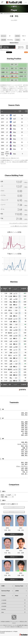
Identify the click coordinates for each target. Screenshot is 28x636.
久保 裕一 (24, 474)
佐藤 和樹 (24, 424)
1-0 (16, 307)
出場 (20, 111)
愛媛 (11, 361)
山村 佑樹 (24, 468)
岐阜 (11, 304)
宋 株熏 (24, 433)
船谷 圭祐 (24, 446)
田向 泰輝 (24, 422)
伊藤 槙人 (24, 425)
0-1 (16, 296)
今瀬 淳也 (24, 429)
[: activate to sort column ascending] (5, 112)
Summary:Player (5, 590)
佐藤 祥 (24, 448)
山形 (11, 341)
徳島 (11, 316)
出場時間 (23, 288)
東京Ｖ (10, 310)
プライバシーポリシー (14, 621)
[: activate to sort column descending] (2, 112)
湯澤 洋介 (24, 449)
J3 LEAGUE (3, 606)
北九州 (10, 318)
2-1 (16, 378)
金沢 (11, 299)
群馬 (11, 307)
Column (3, 595)
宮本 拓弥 (24, 470)
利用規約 (3, 621)
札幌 (11, 321)
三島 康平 (24, 464)
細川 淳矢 (24, 431)
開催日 (5, 288)
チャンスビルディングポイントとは (18, 223)
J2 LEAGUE (3, 603)
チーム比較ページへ (14, 507)
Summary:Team (19, 586)
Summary (3, 609)
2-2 (16, 335)
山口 (11, 338)
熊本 (11, 324)
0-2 (16, 380)
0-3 (16, 375)
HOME (1, 13)
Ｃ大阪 (10, 296)
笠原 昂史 (24, 415)
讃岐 (11, 327)
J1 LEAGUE (3, 600)
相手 (10, 288)
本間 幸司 (24, 413)
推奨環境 (7, 621)
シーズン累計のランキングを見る (18, 226)
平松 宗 (24, 472)
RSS (26, 52)
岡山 (11, 302)
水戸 (14, 115)
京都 (11, 293)
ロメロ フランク (22, 444)
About (16, 595)
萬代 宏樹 (24, 462)
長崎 (11, 352)
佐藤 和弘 (24, 455)
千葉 (11, 313)
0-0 (16, 299)
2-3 (16, 302)
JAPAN (17, 590)
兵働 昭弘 (24, 442)
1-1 (16, 293)
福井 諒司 (24, 435)
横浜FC (10, 333)
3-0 (16, 310)
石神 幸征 (24, 427)
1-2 (16, 358)
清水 (11, 330)
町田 (11, 335)
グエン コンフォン (21, 466)
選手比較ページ (14, 534)
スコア (15, 289)
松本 (11, 344)
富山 (14, 125)
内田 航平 (24, 453)
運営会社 (22, 621)
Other (2, 612)
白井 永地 (24, 451)
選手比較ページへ (14, 512)
